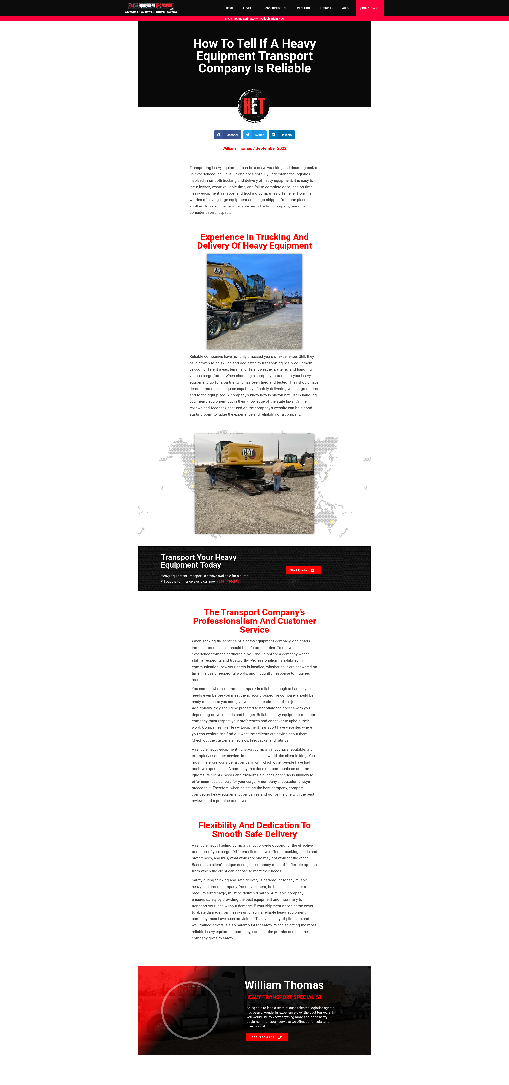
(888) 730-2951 (229, 581)
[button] (227, 134)
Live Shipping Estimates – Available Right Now (254, 18)
